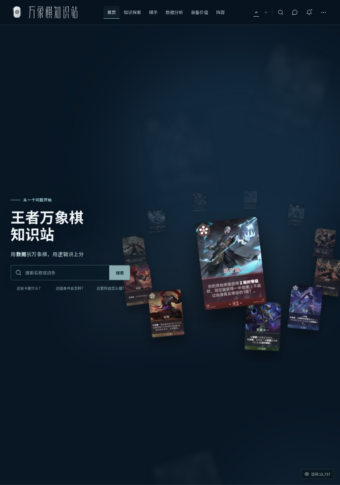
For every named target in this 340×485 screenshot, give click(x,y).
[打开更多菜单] (323, 12)
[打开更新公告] (309, 12)
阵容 (220, 12)
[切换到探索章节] (266, 12)
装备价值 (199, 12)
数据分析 (174, 12)
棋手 (153, 12)
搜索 (120, 272)
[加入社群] (295, 12)
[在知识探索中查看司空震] (231, 264)
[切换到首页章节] (256, 12)
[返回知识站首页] (46, 12)
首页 (111, 12)
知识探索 (132, 12)
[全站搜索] (281, 12)
